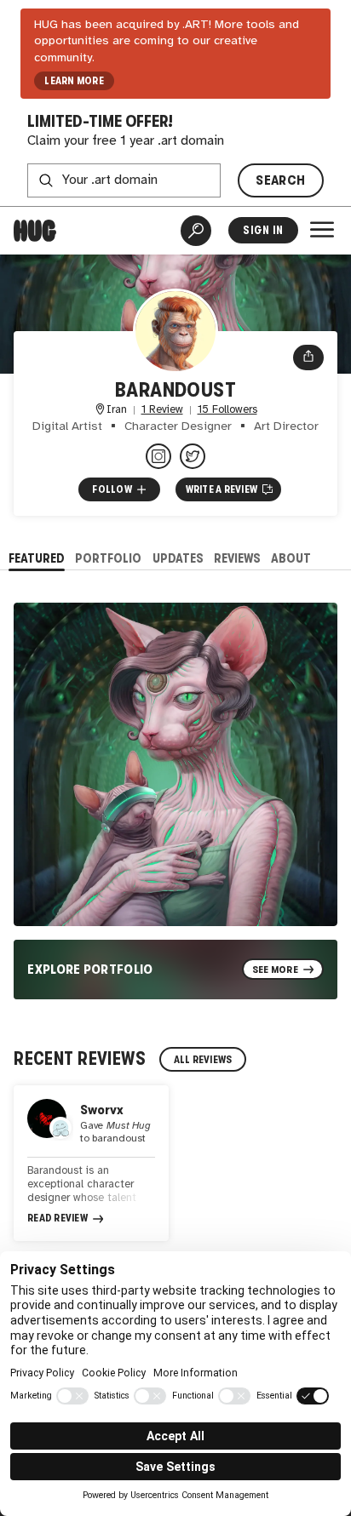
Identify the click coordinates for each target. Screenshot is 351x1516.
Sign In (263, 230)
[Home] (35, 231)
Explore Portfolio (90, 969)
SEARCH (280, 180)
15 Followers (227, 409)
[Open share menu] (308, 357)
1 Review (162, 409)
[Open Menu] (322, 230)
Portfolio (108, 558)
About (291, 558)
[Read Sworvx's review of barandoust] (91, 1163)
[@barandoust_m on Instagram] (158, 456)
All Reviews (203, 1060)
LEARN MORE (73, 81)
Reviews (237, 558)
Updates (178, 558)
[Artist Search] (196, 230)
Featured (37, 558)
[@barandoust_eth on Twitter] (192, 456)
